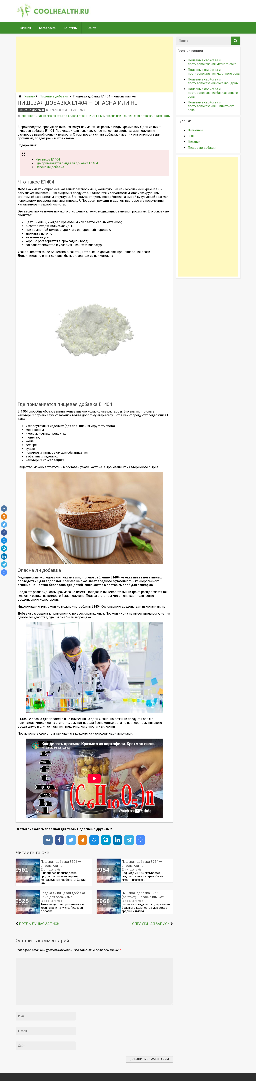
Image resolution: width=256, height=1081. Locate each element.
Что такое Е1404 (48, 159)
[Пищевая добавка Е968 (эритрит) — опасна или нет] (109, 913)
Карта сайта (47, 28)
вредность (29, 116)
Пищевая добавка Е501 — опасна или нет (61, 864)
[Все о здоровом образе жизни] (53, 17)
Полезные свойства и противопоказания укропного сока (214, 71)
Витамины (195, 130)
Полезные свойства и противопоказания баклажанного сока (213, 92)
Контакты (70, 28)
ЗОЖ (191, 136)
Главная (25, 28)
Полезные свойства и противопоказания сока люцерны (213, 81)
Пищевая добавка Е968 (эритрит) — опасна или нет (143, 895)
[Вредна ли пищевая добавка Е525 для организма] (28, 913)
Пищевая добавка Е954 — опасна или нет (142, 864)
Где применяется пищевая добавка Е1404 (67, 163)
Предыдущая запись (39, 924)
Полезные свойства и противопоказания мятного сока (212, 62)
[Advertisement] (94, 64)
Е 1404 (90, 116)
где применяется (49, 116)
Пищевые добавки (53, 96)
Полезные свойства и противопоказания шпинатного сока (211, 106)
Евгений (55, 110)
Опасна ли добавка (50, 167)
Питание (194, 142)
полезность (162, 116)
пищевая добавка (140, 116)
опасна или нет (116, 116)
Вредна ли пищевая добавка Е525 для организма (63, 895)
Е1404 (100, 116)
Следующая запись (151, 924)
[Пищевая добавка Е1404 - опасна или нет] (4, 572)
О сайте (91, 28)
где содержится (73, 116)
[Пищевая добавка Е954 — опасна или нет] (109, 881)
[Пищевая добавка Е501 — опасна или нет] (28, 881)
